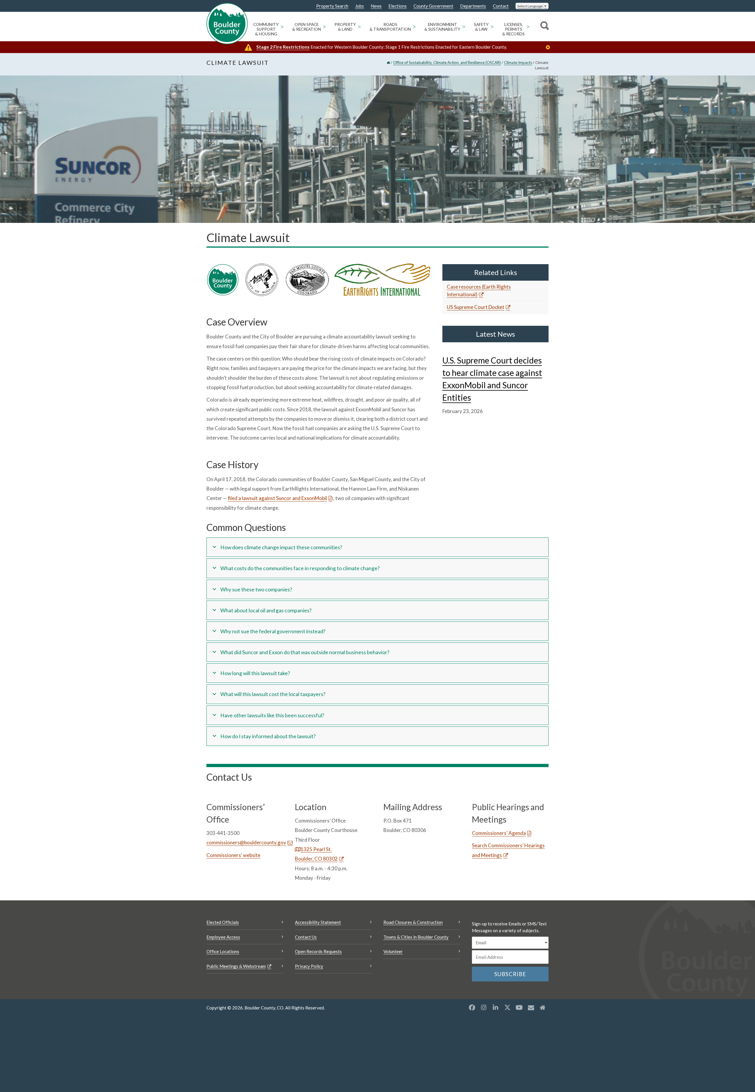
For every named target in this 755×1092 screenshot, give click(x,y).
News (376, 6)
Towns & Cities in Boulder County (416, 937)
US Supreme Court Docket (475, 307)
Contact (501, 6)
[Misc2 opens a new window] (543, 1007)
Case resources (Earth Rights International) (479, 290)
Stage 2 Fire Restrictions (283, 47)
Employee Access (223, 937)
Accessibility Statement (318, 922)
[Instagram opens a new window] (484, 1007)
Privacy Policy (309, 966)
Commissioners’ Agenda (499, 833)
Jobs (359, 6)
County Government (433, 6)
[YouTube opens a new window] (519, 1007)
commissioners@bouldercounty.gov (246, 842)
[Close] (549, 47)
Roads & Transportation (390, 27)
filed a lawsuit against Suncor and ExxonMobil (277, 498)
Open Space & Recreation (306, 27)
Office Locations (222, 951)
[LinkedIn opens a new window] (495, 1007)
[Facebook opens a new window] (472, 1007)
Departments (473, 6)
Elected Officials (222, 922)
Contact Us (306, 937)
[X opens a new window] (507, 1007)
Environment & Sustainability (442, 27)
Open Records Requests (318, 951)
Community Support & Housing (266, 29)
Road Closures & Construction (413, 922)
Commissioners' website (233, 855)
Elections (397, 6)
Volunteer (393, 951)
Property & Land (345, 27)
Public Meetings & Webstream (236, 966)
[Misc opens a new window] (531, 1007)
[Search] (544, 26)
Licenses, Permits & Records (513, 29)
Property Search (332, 6)
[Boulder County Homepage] (227, 23)
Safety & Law (481, 27)
